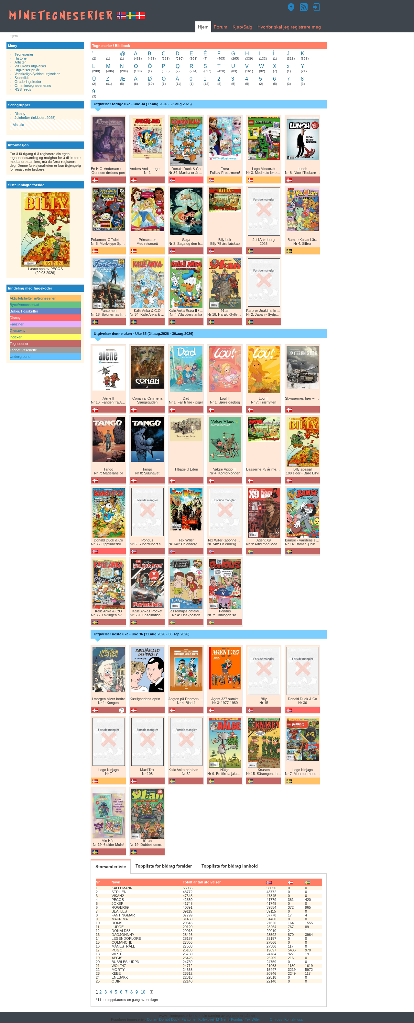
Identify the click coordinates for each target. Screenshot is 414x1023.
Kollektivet (206, 1019)
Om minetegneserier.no (33, 85)
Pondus (237, 1019)
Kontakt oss (293, 1019)
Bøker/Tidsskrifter (24, 311)
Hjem (203, 26)
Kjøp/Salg (242, 26)
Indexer (16, 337)
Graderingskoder (28, 82)
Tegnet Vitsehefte (23, 350)
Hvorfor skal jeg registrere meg (289, 26)
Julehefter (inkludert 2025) (35, 117)
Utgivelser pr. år (27, 70)
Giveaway (18, 331)
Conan (152, 1019)
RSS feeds (23, 89)
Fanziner (17, 324)
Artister (20, 62)
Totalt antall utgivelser (202, 882)
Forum (220, 26)
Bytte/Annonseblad (24, 305)
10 (143, 992)
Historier (21, 58)
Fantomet (188, 1019)
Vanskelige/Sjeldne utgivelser (37, 74)
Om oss (276, 1019)
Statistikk (22, 78)
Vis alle (18, 125)
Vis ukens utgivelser (30, 66)
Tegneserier (24, 54)
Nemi (225, 1019)
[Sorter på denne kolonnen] (269, 882)
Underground (20, 356)
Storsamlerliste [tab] (110, 866)
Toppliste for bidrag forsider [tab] (164, 866)
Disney (20, 114)
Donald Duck (169, 1019)
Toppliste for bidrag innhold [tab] (230, 866)
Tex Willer (252, 1019)
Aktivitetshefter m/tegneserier (33, 298)
